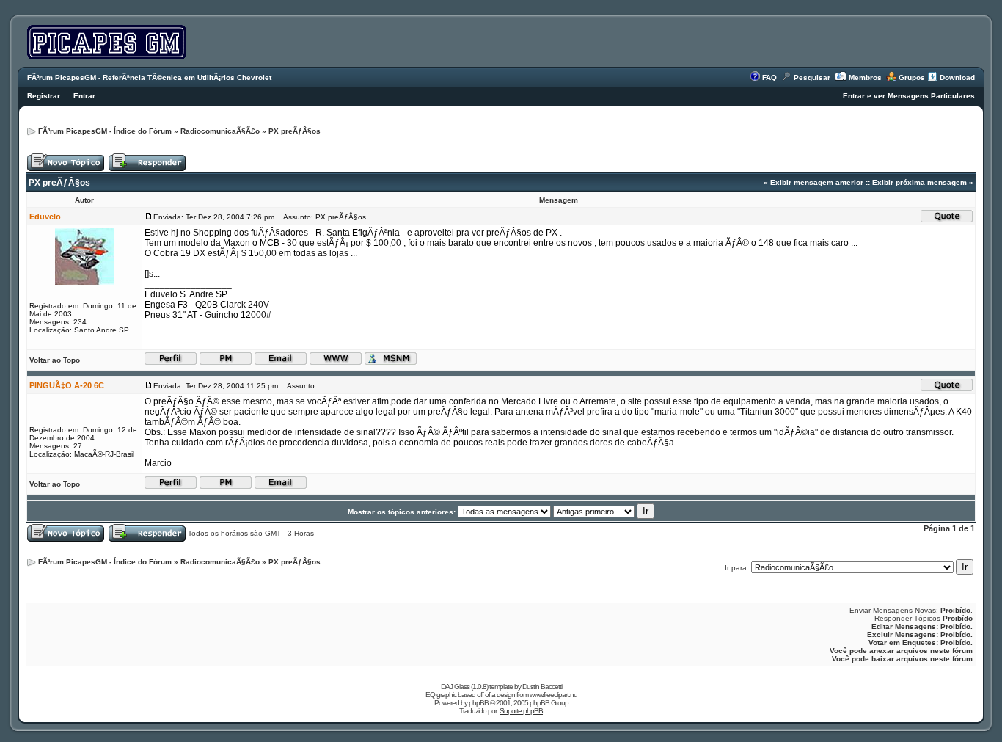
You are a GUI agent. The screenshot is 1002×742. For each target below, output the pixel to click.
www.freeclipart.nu (553, 695)
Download (957, 77)
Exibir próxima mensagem (919, 182)
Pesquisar (812, 77)
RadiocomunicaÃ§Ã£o (220, 131)
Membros (865, 77)
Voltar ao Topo (54, 360)
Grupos (912, 77)
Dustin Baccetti (542, 687)
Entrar (84, 96)
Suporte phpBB (521, 711)
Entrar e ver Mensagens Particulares (909, 96)
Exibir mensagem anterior (816, 182)
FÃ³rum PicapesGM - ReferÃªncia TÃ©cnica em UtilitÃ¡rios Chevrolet (149, 77)
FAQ (769, 77)
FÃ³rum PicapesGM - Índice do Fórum (105, 131)
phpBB (479, 703)
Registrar (43, 96)
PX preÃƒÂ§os (294, 131)
